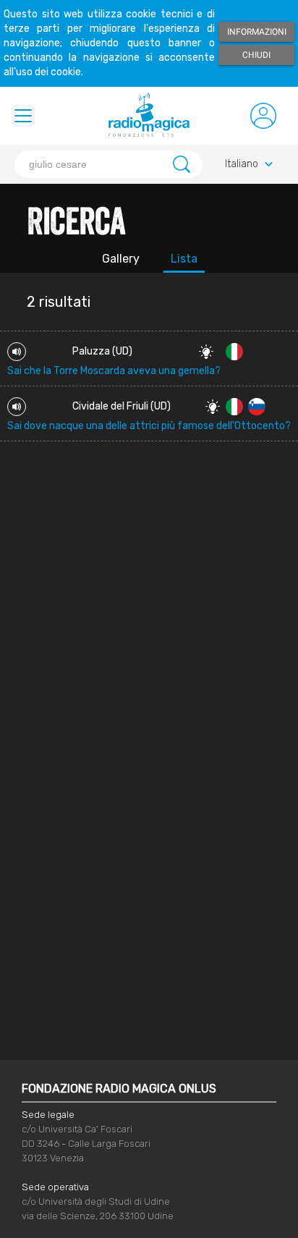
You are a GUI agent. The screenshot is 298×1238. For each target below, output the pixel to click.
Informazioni (256, 32)
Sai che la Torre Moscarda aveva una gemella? (114, 371)
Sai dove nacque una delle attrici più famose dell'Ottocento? (149, 426)
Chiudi (256, 55)
